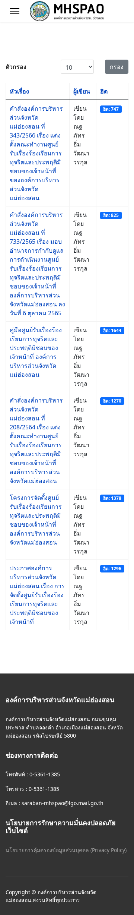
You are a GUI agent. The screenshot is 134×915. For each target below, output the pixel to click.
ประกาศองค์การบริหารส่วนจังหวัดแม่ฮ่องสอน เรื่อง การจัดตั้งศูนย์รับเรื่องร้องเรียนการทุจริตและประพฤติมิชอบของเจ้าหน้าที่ (37, 595)
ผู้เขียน (81, 91)
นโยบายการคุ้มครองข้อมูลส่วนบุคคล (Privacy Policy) (66, 850)
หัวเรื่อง (19, 91)
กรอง (117, 67)
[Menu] (14, 11)
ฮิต (104, 91)
